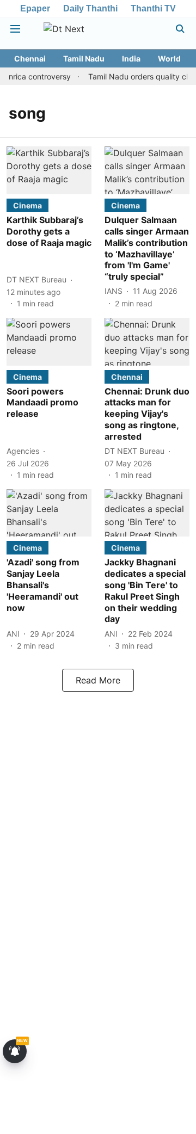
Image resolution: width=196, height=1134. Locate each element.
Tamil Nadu (84, 58)
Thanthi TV (153, 8)
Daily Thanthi (90, 8)
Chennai (30, 58)
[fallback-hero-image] (49, 170)
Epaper (35, 8)
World (169, 58)
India (131, 58)
